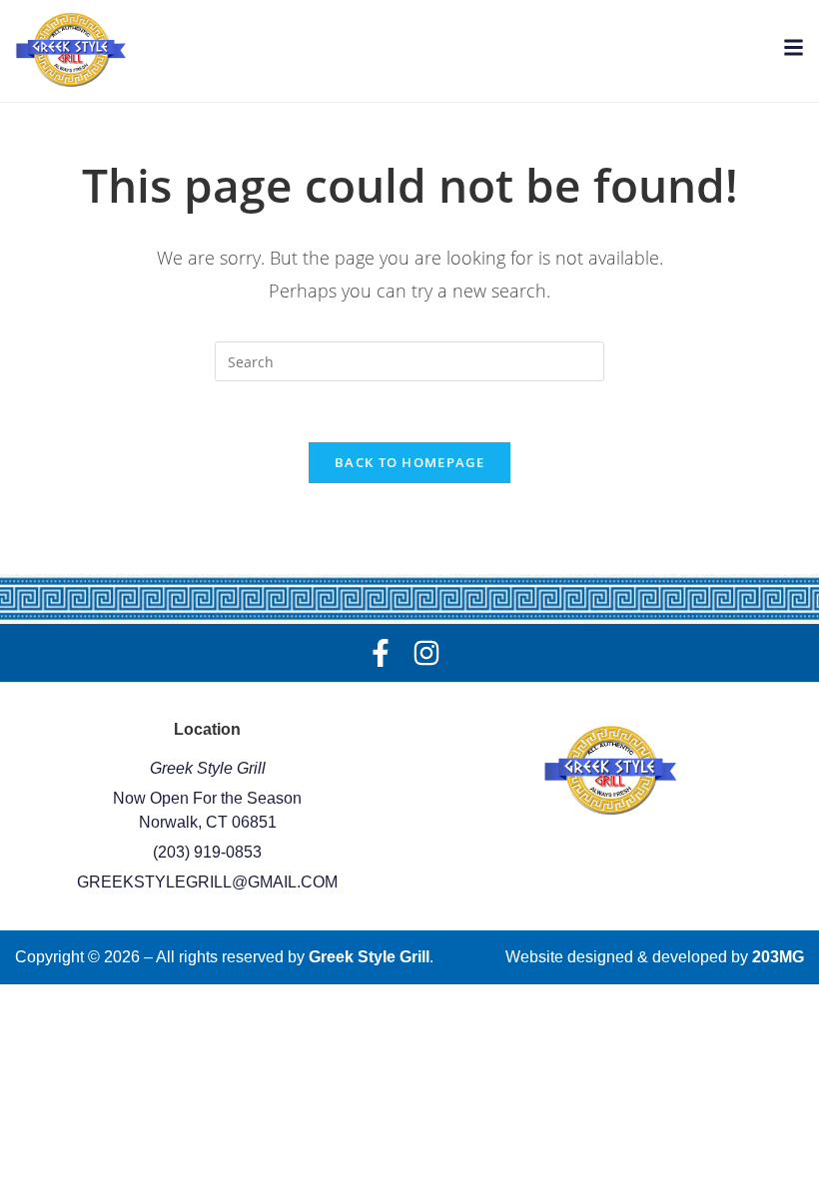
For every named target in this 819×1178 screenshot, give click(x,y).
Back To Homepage (409, 462)
